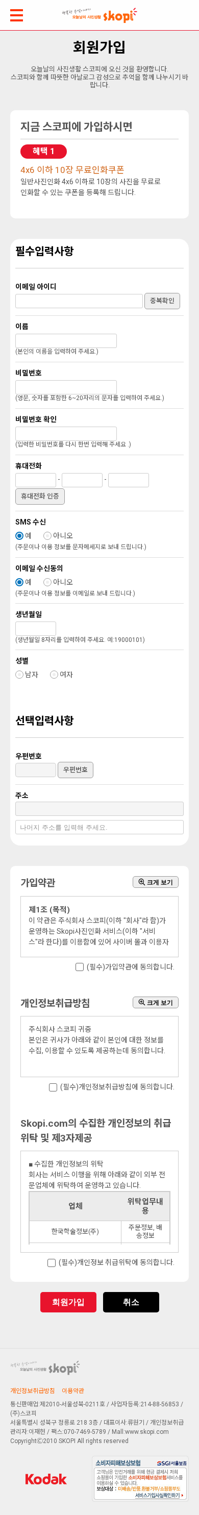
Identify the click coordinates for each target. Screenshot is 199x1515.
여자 (66, 674)
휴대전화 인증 (40, 496)
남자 (31, 674)
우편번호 (75, 770)
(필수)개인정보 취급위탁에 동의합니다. (117, 1263)
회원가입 (68, 1302)
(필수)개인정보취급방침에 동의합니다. (117, 1087)
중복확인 (162, 301)
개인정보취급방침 (32, 1391)
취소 (131, 1302)
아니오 (63, 535)
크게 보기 (159, 882)
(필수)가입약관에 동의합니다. (131, 967)
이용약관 (73, 1391)
